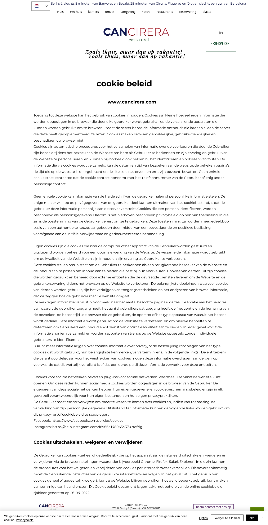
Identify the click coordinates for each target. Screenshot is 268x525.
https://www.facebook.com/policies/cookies (87, 421)
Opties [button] (203, 518)
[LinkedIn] (221, 32)
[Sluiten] (262, 518)
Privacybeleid (25, 520)
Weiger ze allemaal (227, 518)
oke (252, 518)
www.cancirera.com (132, 102)
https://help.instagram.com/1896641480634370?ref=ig (97, 427)
